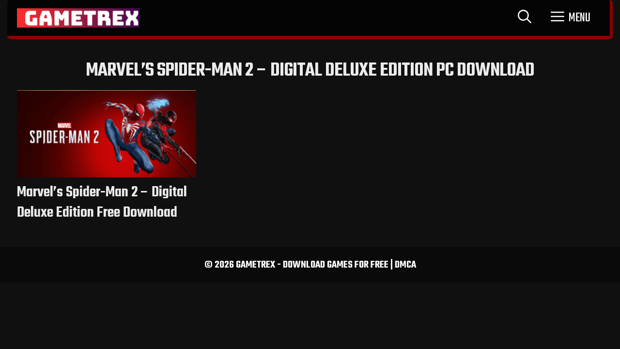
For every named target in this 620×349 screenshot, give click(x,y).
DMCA (405, 264)
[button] (570, 17)
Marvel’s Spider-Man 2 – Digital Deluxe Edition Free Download (102, 202)
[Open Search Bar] (524, 17)
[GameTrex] (78, 17)
